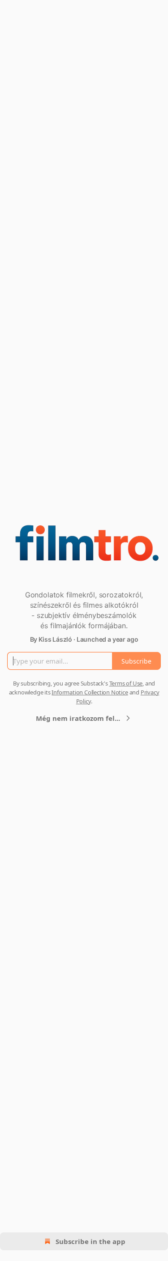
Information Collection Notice (90, 692)
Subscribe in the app (90, 1241)
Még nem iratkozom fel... (78, 718)
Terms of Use (126, 683)
